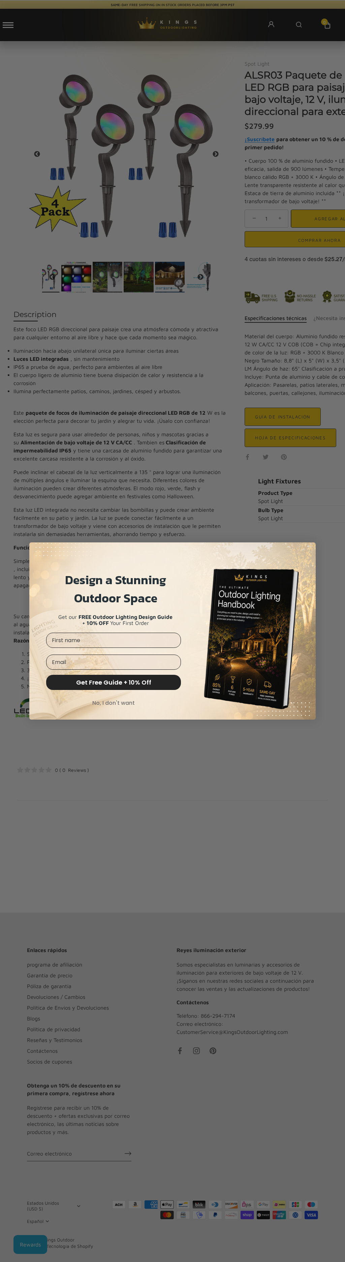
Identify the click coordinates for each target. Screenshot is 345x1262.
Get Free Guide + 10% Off (113, 682)
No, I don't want (113, 703)
